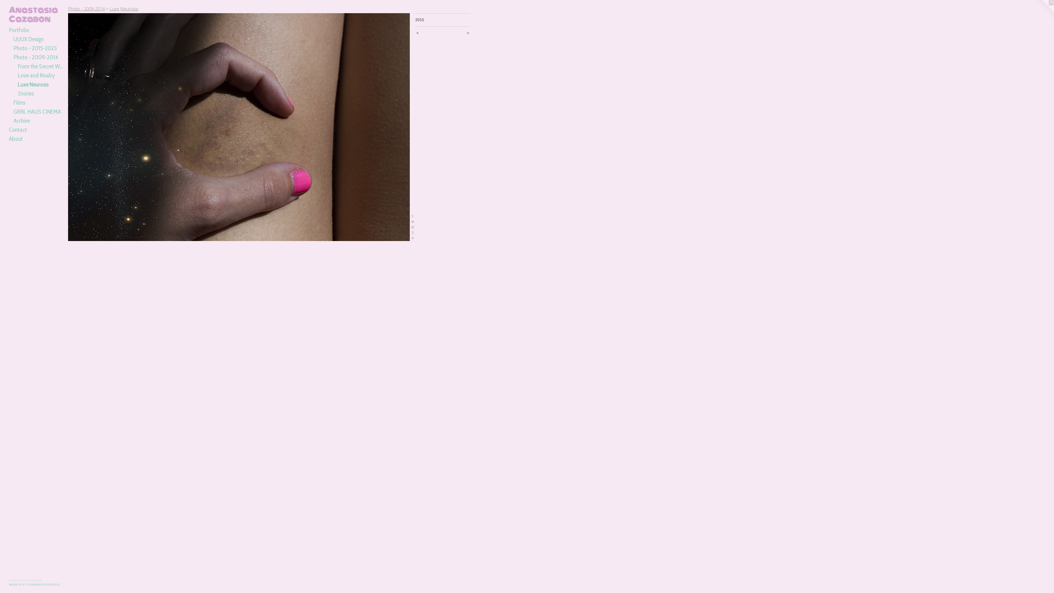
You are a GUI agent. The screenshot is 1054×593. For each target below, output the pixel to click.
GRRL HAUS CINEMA (37, 111)
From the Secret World (41, 66)
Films (19, 102)
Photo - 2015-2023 (35, 48)
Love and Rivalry (36, 75)
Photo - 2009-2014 (35, 57)
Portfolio (19, 30)
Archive (21, 120)
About (16, 138)
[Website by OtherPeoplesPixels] (1043, 11)
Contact (18, 129)
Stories (26, 93)
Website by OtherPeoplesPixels (34, 584)
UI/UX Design (28, 39)
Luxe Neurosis (33, 84)
